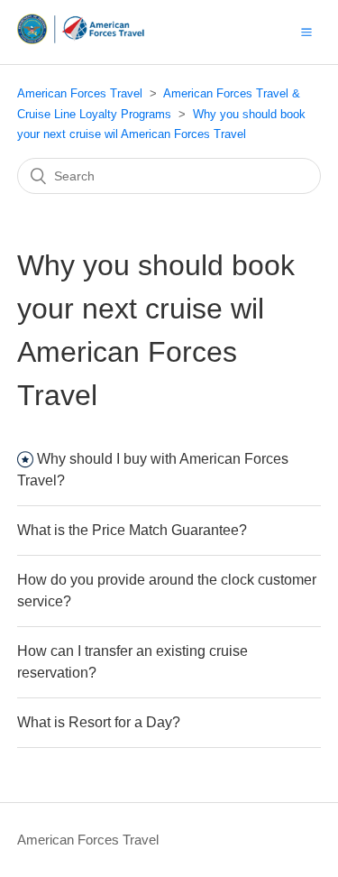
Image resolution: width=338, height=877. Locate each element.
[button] (306, 31)
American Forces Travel (79, 93)
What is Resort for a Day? (98, 722)
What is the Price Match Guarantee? (132, 530)
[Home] (81, 41)
